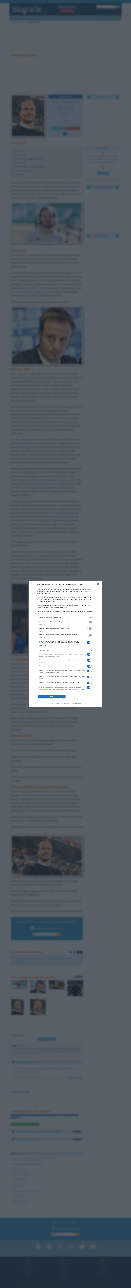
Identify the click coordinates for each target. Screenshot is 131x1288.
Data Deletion (55, 703)
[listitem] (65, 618)
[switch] (89, 622)
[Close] (99, 584)
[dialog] (65, 644)
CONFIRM (51, 696)
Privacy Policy (76, 703)
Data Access (65, 703)
